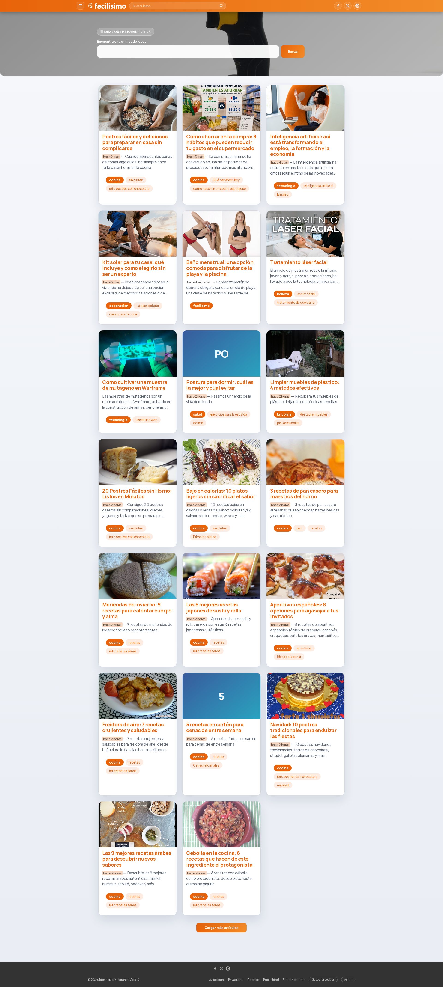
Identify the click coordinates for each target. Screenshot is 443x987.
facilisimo (110, 5)
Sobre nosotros (294, 979)
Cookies (253, 979)
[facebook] (338, 6)
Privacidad (236, 979)
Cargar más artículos (221, 928)
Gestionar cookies (323, 979)
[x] (348, 6)
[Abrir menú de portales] (80, 6)
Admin (348, 979)
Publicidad (271, 979)
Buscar (293, 51)
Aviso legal (216, 979)
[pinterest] (357, 6)
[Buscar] (221, 5)
